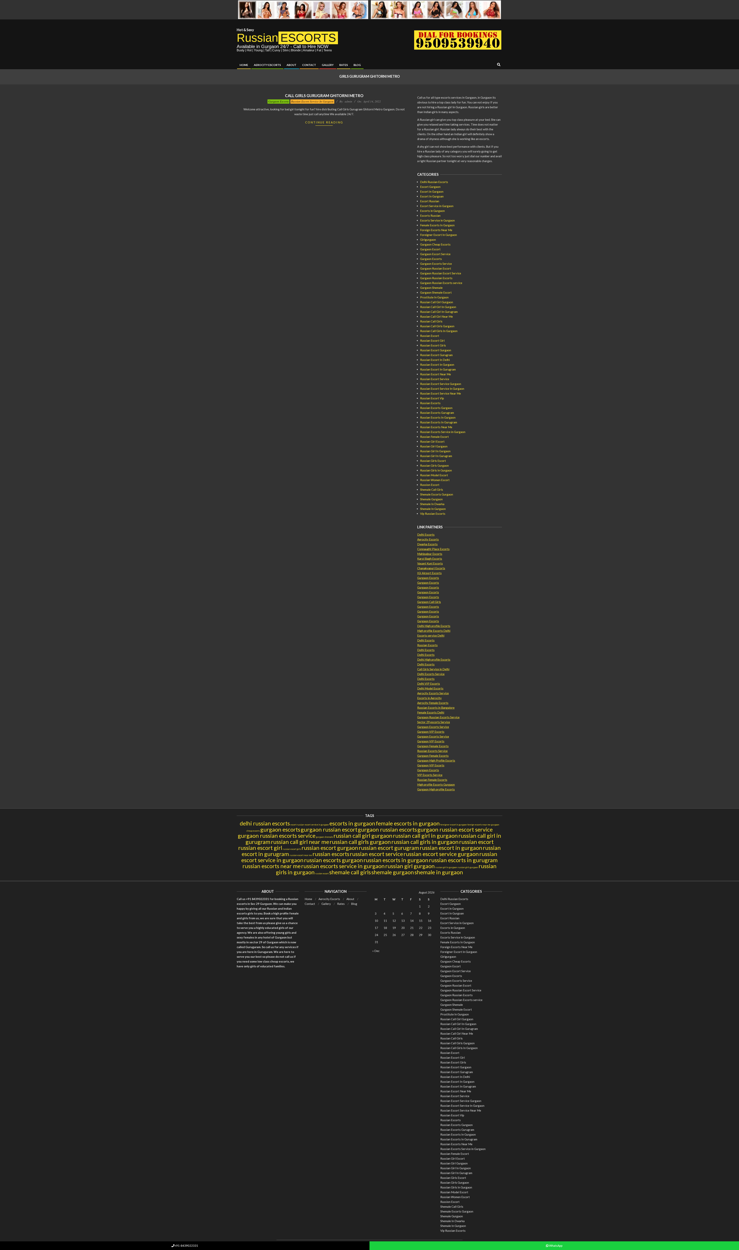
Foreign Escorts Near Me (436, 230)
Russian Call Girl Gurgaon (436, 302)
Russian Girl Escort (432, 441)
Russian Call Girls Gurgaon (437, 326)
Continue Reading (324, 122)
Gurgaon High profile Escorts (436, 789)
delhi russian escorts (265, 823)
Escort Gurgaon (430, 186)
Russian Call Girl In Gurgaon (438, 307)
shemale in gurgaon (439, 872)
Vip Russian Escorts (432, 513)
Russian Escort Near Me (435, 374)
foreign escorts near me (479, 824)
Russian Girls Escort (433, 460)
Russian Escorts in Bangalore (436, 707)
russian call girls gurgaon (360, 841)
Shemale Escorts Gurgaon (436, 494)
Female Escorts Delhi (430, 712)
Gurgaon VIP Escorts (430, 731)
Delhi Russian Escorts (434, 182)
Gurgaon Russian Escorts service (441, 283)
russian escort (476, 841)
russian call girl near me (300, 841)
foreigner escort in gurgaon (453, 824)
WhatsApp (555, 1245)
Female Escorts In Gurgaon (437, 225)
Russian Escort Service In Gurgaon (312, 101)
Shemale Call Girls (431, 489)
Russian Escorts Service (432, 751)
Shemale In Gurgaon (433, 508)
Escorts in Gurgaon (432, 210)
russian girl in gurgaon (446, 867)
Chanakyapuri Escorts (431, 568)
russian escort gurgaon (330, 847)
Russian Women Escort (435, 480)
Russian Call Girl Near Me (436, 316)
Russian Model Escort (434, 475)
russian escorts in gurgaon (396, 860)
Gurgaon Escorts (278, 101)
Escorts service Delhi (430, 635)
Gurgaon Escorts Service (436, 263)
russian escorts (331, 853)
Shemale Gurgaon (431, 499)
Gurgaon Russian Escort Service (440, 273)
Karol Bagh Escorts (429, 558)
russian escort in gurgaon (451, 847)
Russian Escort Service (434, 379)
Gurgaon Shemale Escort (436, 292)
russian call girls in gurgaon (425, 841)
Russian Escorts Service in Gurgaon (442, 432)
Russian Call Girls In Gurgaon (438, 331)
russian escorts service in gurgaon (343, 866)
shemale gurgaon (392, 872)
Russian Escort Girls (433, 345)
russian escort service (376, 853)
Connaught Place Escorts (433, 549)
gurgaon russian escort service (455, 829)
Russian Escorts (430, 403)
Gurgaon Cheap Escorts (435, 244)
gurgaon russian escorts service (276, 835)
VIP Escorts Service (429, 775)
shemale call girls (350, 872)
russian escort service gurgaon (441, 853)
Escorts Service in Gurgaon (437, 220)
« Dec (376, 951)
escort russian (297, 824)
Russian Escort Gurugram (436, 355)
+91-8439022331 (186, 1245)
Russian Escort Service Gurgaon (440, 384)
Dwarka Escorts (427, 544)
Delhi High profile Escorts (433, 626)
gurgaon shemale (324, 837)
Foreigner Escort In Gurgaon (438, 235)
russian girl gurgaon (410, 866)
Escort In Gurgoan (432, 196)
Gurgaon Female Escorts (433, 746)
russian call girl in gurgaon (425, 835)
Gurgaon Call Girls (429, 602)
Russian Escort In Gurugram (438, 369)
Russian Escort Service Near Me (440, 393)
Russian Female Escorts (432, 779)
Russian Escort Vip (432, 398)
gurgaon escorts (280, 829)
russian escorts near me (271, 866)
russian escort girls (292, 849)
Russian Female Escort (434, 436)
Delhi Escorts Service (431, 674)
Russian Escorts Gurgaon (436, 408)
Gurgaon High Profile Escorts (436, 760)
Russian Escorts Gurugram (437, 412)
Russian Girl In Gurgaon (435, 451)
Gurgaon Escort (430, 249)
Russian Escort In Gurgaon (437, 364)
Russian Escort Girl (432, 340)
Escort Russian (429, 201)
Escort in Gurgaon (431, 191)
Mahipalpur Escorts (429, 553)
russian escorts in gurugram (463, 860)
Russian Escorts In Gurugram (438, 422)
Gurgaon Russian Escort (435, 268)
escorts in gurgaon (352, 823)
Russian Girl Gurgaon (433, 446)
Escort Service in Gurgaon (436, 206)
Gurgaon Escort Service (435, 254)
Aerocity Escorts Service (433, 693)
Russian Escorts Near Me (436, 427)
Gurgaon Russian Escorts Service (438, 717)
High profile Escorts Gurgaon (436, 784)
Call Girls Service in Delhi (433, 669)
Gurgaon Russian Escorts (436, 278)
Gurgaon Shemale (431, 287)
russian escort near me (301, 855)
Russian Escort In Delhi (435, 359)
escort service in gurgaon (317, 824)
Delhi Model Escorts (430, 688)
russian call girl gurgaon (363, 835)
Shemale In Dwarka (432, 504)
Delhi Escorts (426, 534)
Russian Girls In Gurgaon (436, 470)
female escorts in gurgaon (408, 823)
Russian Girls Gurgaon (434, 465)
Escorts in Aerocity (429, 698)
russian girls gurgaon (468, 867)
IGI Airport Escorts (429, 573)
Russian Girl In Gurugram (436, 456)
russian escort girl (260, 847)
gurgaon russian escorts (387, 829)
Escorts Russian (430, 215)
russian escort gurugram (389, 847)
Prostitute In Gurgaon (434, 297)
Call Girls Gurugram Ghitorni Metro (324, 95)
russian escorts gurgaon (333, 860)
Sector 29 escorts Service (433, 722)
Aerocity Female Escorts (432, 703)
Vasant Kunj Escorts (430, 563)
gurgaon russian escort (329, 829)
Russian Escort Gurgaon (435, 350)
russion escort (322, 873)
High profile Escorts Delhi (433, 630)
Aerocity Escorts (428, 539)
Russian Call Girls (431, 321)
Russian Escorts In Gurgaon (438, 417)
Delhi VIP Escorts (428, 683)
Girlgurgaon (428, 239)
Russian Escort (429, 335)
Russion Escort (429, 484)
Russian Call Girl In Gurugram (439, 311)
